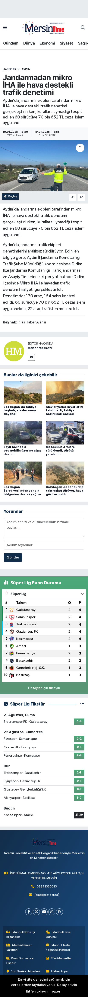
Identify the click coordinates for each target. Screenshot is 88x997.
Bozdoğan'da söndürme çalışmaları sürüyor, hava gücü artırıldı (64, 491)
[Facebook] (28, 911)
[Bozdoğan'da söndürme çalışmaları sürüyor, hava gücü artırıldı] (65, 473)
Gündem (10, 43)
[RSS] (59, 911)
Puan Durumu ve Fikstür (20, 961)
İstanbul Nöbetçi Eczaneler (20, 934)
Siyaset (66, 43)
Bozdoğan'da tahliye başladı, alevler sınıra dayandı (20, 410)
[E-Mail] (31, 357)
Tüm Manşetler (61, 958)
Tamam (55, 992)
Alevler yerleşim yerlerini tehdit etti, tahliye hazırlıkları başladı (64, 410)
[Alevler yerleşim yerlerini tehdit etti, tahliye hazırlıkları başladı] (65, 392)
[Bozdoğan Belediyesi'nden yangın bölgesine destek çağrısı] (23, 473)
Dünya (29, 43)
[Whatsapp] (51, 911)
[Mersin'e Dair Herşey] (44, 27)
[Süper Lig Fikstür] (82, 704)
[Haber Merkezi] (14, 351)
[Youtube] (44, 911)
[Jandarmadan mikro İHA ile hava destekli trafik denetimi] (44, 165)
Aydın (26, 69)
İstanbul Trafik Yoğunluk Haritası (58, 947)
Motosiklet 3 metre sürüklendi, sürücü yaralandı (60, 451)
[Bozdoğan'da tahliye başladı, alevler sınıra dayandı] (23, 392)
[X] (36, 911)
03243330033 (47, 886)
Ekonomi (47, 43)
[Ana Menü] (5, 28)
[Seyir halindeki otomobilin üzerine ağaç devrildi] (23, 433)
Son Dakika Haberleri (25, 971)
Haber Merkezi (40, 348)
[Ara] (83, 28)
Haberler (9, 69)
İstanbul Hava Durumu (58, 934)
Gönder (13, 557)
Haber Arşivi (59, 971)
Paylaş (12, 196)
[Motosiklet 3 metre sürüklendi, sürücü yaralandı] (65, 433)
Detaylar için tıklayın (44, 688)
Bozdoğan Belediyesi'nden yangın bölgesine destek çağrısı (22, 491)
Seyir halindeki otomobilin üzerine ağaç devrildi (22, 451)
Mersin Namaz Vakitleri (19, 947)
